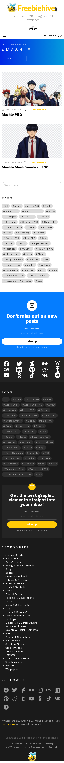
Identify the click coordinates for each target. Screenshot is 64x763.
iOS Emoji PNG (45, 249)
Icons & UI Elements (17, 604)
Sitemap (49, 743)
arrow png (10, 216)
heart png (10, 249)
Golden (9, 243)
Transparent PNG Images (18, 281)
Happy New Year (40, 243)
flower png (23, 232)
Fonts (8, 590)
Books (9, 572)
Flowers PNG (12, 238)
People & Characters (17, 637)
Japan (28, 254)
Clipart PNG (50, 222)
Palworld (33, 259)
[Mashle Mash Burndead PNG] (32, 141)
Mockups (10, 619)
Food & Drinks (13, 594)
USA (40, 281)
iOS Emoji (27, 249)
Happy (22, 243)
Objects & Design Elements (21, 629)
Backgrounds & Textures (19, 565)
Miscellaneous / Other (18, 615)
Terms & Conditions (33, 747)
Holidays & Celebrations (19, 597)
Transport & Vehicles (17, 658)
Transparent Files (14, 275)
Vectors (9, 665)
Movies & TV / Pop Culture (21, 622)
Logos (9, 608)
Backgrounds (13, 562)
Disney (31, 227)
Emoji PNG (46, 227)
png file (31, 265)
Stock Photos (13, 647)
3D (6, 206)
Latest (32, 29)
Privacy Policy (33, 743)
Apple (48, 206)
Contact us (9, 724)
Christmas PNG (30, 222)
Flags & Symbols (15, 587)
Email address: (32, 328)
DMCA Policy (12, 747)
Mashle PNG (12, 114)
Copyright (53, 747)
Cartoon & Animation (17, 576)
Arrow (51, 211)
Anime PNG (33, 206)
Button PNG (28, 216)
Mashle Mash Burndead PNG (25, 167)
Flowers (40, 232)
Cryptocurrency (13, 227)
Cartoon (44, 216)
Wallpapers (11, 669)
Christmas (10, 222)
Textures (10, 654)
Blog (8, 569)
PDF (7, 633)
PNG (47, 259)
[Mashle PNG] (32, 89)
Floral (8, 232)
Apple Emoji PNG (33, 211)
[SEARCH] (60, 35)
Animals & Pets (14, 554)
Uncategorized (14, 662)
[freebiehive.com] (32, 756)
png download (12, 265)
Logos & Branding (16, 612)
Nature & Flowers (15, 626)
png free (45, 265)
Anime (17, 206)
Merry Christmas (14, 259)
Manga (41, 254)
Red (42, 270)
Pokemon (29, 270)
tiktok (54, 270)
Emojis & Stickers (15, 583)
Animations (11, 558)
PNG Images (39, 109)
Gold (44, 238)
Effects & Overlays (16, 579)
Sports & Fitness (15, 644)
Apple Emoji (11, 211)
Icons (8, 601)
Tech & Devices (14, 651)
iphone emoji (12, 254)
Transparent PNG (39, 275)
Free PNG (30, 238)
